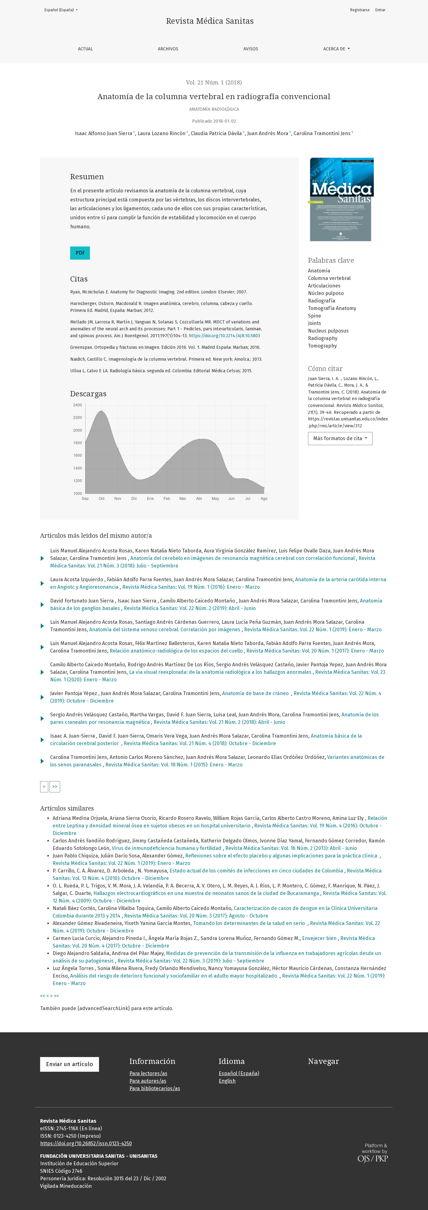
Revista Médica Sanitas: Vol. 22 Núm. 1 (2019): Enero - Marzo (313, 630)
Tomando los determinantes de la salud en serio (250, 923)
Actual (85, 49)
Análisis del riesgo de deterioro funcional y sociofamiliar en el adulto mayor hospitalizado (174, 976)
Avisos (250, 49)
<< (42, 996)
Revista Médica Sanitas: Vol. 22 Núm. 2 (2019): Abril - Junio (190, 608)
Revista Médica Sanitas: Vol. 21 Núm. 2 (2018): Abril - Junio (219, 722)
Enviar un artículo (69, 1064)
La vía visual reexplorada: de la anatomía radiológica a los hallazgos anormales (221, 672)
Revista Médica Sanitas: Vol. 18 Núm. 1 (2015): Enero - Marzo (174, 765)
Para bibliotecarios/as (154, 1088)
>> (54, 787)
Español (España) (63, 10)
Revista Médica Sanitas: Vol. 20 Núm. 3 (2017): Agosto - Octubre (196, 916)
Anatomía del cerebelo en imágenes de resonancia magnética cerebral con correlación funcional (243, 558)
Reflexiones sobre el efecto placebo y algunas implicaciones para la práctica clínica (282, 856)
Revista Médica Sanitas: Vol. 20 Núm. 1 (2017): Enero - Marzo (315, 651)
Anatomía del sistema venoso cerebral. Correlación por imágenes (165, 630)
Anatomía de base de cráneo (256, 693)
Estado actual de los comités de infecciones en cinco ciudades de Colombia (257, 871)
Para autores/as (147, 1081)
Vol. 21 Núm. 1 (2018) (214, 82)
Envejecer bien (320, 938)
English (227, 1081)
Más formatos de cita (338, 438)
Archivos (168, 49)
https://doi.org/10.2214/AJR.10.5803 (224, 335)
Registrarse (360, 10)
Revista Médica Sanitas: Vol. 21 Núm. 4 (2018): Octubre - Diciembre (200, 743)
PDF (80, 253)
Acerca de (335, 49)
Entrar (380, 10)
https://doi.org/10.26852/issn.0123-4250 (86, 1143)
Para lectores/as (148, 1073)
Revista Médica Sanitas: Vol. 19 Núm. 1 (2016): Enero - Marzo (191, 587)
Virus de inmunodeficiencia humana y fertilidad (167, 848)
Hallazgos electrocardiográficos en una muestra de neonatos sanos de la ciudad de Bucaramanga (206, 893)
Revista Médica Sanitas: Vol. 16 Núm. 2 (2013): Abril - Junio (291, 848)
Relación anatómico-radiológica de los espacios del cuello (177, 651)
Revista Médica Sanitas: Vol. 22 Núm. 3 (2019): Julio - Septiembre (190, 961)
